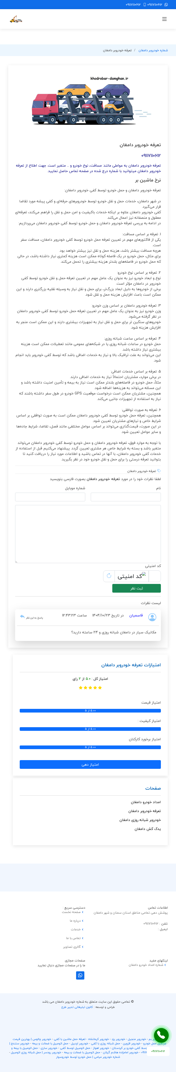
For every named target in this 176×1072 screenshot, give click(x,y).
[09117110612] (161, 1035)
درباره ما (75, 920)
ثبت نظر (136, 588)
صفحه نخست (71, 912)
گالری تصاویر (72, 946)
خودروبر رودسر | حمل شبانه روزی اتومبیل (36, 1052)
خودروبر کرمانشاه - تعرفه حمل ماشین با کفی (81, 1039)
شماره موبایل (75, 488)
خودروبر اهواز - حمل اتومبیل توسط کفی (84, 1047)
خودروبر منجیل (137, 1039)
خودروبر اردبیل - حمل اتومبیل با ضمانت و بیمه (60, 1043)
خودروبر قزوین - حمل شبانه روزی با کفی (115, 1043)
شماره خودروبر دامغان (153, 50)
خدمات (76, 929)
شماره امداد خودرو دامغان (146, 965)
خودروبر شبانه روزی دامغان (140, 820)
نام (158, 488)
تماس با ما (73, 938)
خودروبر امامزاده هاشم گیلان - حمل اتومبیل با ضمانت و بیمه (101, 1052)
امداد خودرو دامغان (146, 802)
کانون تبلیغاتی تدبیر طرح (77, 1007)
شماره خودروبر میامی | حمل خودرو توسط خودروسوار (88, 1056)
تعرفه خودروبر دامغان (144, 811)
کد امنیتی (153, 566)
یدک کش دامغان (148, 829)
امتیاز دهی (90, 764)
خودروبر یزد (118, 1039)
